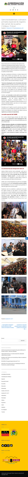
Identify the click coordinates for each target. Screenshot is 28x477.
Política (2, 400)
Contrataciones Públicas (6, 376)
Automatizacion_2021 (19, 28)
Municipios (3, 397)
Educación (3, 386)
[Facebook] (15, 9)
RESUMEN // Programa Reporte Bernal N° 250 (10, 361)
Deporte (3, 379)
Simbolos (3, 407)
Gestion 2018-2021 (5, 390)
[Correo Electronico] (10, 9)
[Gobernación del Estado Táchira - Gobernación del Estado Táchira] (14, 3)
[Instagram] (17, 9)
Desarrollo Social (4, 381)
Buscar (2, 338)
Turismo (3, 411)
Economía (3, 383)
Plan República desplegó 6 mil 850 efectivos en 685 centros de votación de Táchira (7, 326)
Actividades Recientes (5, 374)
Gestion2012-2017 (9, 318)
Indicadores (3, 395)
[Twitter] (13, 9)
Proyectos (3, 402)
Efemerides (3, 388)
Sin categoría (4, 409)
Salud (2, 404)
